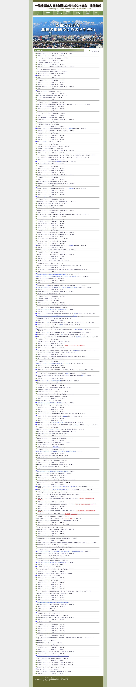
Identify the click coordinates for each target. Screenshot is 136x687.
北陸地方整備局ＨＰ (79, 329)
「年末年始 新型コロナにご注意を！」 (51, 429)
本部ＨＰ (76, 313)
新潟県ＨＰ (78, 336)
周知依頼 (71, 128)
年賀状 (45, 91)
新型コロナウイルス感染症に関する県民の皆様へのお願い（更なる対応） (60, 486)
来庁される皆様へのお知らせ (58, 422)
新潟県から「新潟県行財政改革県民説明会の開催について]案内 (51, 274)
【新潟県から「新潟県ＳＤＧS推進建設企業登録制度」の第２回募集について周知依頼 (57, 316)
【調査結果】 (56, 447)
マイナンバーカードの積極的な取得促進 (51, 380)
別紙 (48, 285)
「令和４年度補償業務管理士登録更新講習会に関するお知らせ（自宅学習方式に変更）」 (57, 287)
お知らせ (65, 416)
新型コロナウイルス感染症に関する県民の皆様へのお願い (56, 489)
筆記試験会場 (58, 161)
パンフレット (76, 350)
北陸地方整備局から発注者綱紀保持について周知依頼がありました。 (53, 309)
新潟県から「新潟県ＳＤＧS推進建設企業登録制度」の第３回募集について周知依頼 (56, 276)
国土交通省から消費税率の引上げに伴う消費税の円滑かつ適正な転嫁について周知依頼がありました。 (60, 551)
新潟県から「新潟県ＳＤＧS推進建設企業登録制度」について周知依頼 (53, 363)
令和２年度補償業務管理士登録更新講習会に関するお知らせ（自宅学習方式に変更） (56, 451)
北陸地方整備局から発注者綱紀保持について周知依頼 (49, 402)
